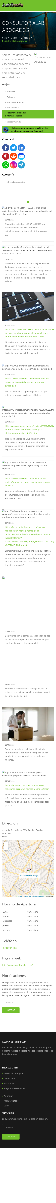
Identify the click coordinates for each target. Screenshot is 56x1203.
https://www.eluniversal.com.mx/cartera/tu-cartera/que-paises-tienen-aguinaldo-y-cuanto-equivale (27, 482)
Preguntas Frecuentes (14, 1088)
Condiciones (10, 1078)
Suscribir (11, 1010)
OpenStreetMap (38, 896)
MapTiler (28, 896)
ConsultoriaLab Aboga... (29, 875)
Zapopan (25, 37)
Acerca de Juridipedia (14, 1073)
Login (6, 1105)
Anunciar (8, 1096)
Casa (4, 37)
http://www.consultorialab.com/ (17, 965)
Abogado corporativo (16, 182)
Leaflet (20, 896)
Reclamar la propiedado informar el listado (15, 114)
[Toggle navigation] (50, 6)
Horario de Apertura (15, 102)
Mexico (14, 37)
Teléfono (11, 97)
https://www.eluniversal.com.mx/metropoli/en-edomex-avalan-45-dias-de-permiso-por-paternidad (27, 382)
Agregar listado (11, 1100)
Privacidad (9, 1083)
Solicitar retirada (14, 121)
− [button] (6, 848)
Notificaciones (13, 107)
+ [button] (6, 844)
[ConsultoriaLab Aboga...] (29, 869)
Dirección (11, 91)
